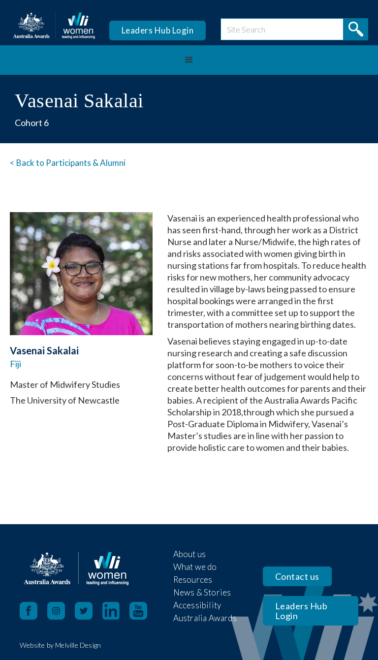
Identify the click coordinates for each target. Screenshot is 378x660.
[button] (189, 60)
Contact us (297, 576)
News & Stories (202, 592)
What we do (195, 567)
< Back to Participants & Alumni (68, 162)
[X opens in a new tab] (88, 611)
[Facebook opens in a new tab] (28, 611)
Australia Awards (205, 618)
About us (189, 554)
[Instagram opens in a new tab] (61, 611)
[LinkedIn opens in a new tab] (115, 611)
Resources (193, 579)
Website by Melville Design (60, 645)
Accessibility (197, 605)
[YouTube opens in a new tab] (143, 611)
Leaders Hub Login (158, 30)
